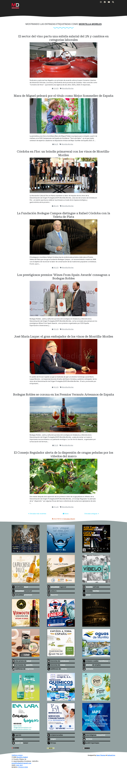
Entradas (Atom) (69, 519)
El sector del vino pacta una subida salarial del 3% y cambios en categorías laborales (63, 38)
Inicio (66, 514)
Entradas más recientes (37, 514)
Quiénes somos (17, 755)
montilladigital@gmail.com (21, 763)
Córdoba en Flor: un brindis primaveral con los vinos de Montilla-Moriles (63, 153)
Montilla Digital (22, 757)
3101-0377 (19, 765)
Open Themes (100, 755)
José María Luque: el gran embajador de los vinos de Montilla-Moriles (63, 336)
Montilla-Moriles (68, 88)
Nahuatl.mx (111, 755)
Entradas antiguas (91, 514)
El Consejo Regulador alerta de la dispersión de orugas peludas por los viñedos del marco (63, 454)
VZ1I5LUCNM (23, 767)
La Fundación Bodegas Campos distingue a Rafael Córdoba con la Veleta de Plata (63, 215)
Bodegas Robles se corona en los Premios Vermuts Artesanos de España (63, 394)
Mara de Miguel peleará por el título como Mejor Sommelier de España (63, 95)
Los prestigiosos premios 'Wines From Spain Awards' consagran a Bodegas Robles (63, 276)
